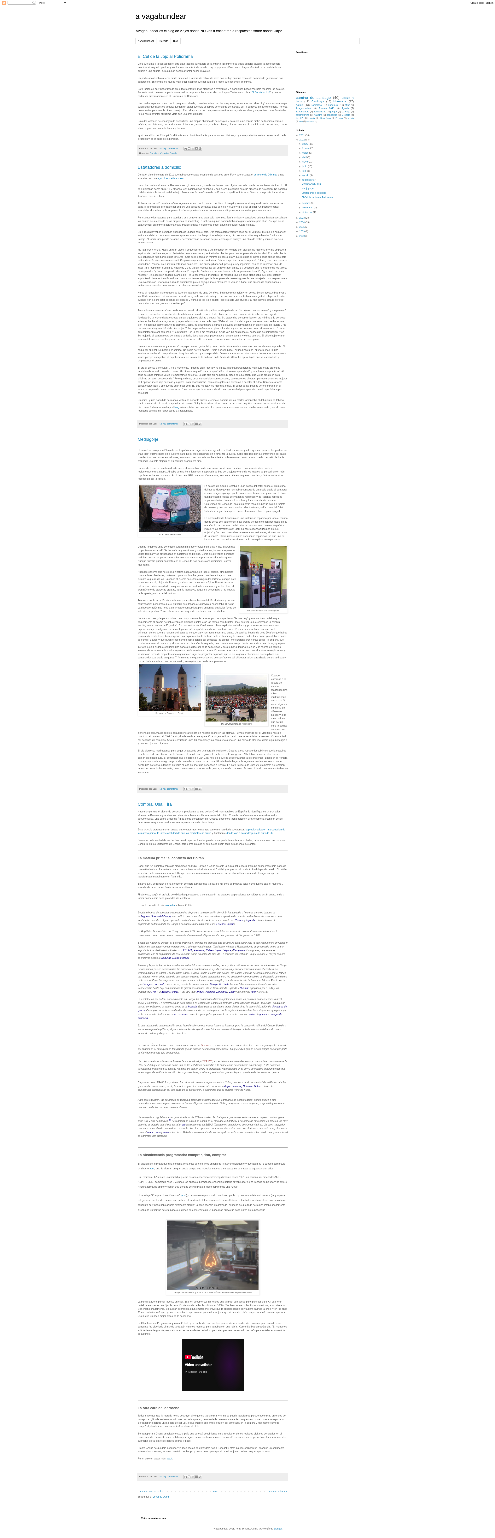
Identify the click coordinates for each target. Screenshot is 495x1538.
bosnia (351, 118)
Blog (175, 41)
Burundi (244, 988)
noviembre (308, 207)
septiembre (308, 180)
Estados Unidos (225, 924)
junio (305, 166)
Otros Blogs (325, 118)
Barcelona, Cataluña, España (163, 153)
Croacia (346, 115)
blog (176, 407)
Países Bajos (213, 950)
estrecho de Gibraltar (265, 174)
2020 (302, 236)
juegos (333, 111)
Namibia (210, 991)
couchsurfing (302, 115)
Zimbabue (221, 991)
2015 (302, 227)
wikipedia (170, 905)
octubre (306, 203)
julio (304, 170)
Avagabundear (304, 108)
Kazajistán (239, 950)
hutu (253, 991)
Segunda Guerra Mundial (175, 957)
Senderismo (319, 111)
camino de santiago (313, 98)
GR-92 (299, 118)
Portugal (339, 118)
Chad (232, 991)
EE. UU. (187, 950)
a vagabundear (160, 16)
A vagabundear (146, 41)
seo (301, 121)
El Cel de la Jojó (261, 92)
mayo (305, 161)
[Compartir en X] (193, 149)
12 (170, 1120)
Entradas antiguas (277, 1491)
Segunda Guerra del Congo (155, 916)
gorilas (263, 1014)
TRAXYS (207, 1061)
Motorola (248, 1086)
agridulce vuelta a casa (170, 178)
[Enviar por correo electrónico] (185, 149)
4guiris (345, 108)
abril (304, 157)
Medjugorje (148, 439)
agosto (306, 175)
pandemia (332, 115)
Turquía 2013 (326, 108)
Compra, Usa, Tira (155, 804)
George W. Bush (219, 984)
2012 (302, 139)
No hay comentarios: (170, 148)
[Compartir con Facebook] (196, 149)
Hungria (311, 118)
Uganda (250, 920)
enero (305, 143)
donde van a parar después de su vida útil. (250, 833)
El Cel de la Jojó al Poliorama (165, 56)
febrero (306, 148)
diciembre (307, 212)
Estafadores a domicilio (159, 167)
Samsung (236, 1086)
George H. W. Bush (153, 984)
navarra (318, 115)
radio (166, 1132)
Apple (227, 1086)
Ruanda (239, 920)
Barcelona (316, 105)
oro (183, 1124)
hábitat (251, 1014)
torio (158, 1132)
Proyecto (163, 41)
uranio (150, 1132)
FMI (153, 991)
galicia (300, 104)
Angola (200, 991)
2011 (302, 135)
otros (347, 105)
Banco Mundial (169, 991)
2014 (302, 222)
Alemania (199, 950)
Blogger (278, 1528)
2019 (302, 231)
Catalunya (318, 101)
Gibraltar (310, 121)
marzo (305, 152)
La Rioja (345, 111)
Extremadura (302, 111)
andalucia (333, 105)
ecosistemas (181, 1014)
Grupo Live (207, 1045)
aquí (151, 1168)
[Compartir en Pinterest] (200, 149)
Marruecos (339, 101)
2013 (302, 218)
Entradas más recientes (151, 1491)
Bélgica (227, 950)
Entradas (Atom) (161, 1496)
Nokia (257, 1086)
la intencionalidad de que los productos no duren (184, 833)
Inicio (215, 1491)
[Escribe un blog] (189, 149)
